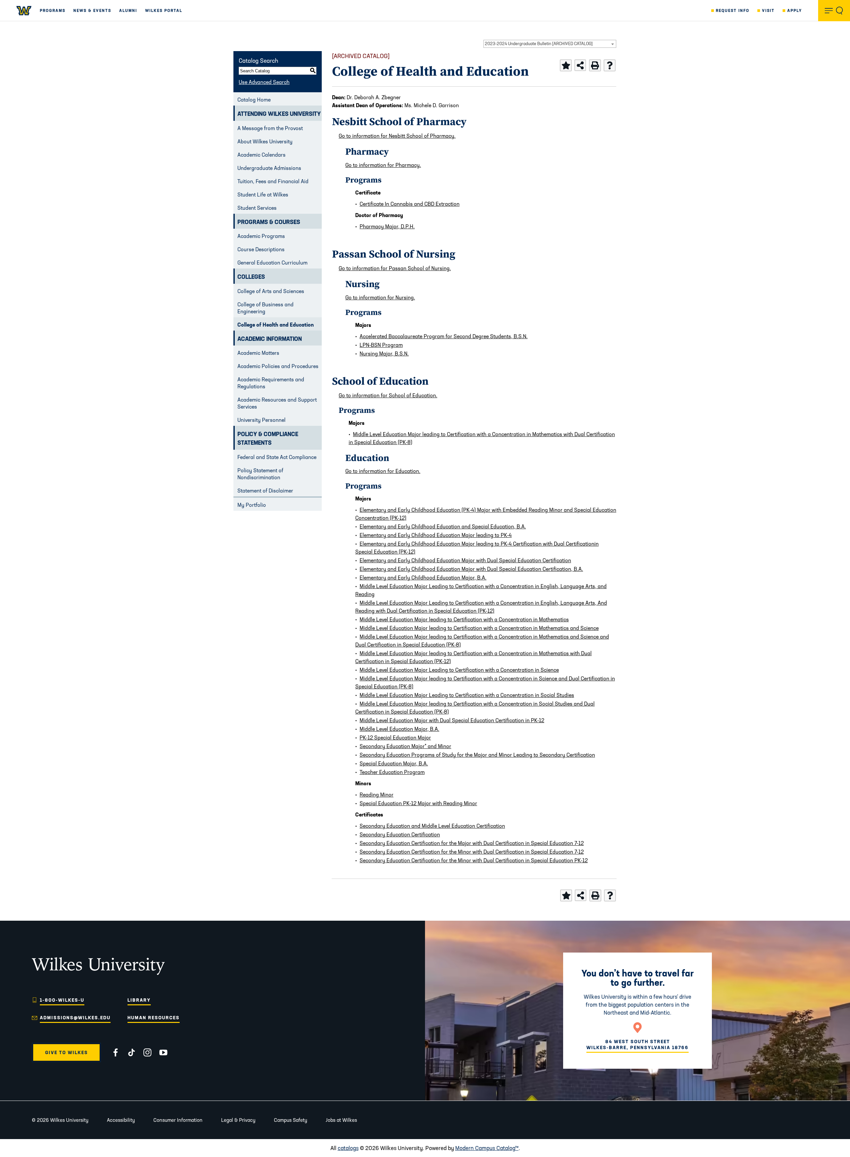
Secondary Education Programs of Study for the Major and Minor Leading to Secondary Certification (477, 754)
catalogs (348, 1147)
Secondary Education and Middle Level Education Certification (432, 825)
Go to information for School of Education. (388, 395)
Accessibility (121, 1120)
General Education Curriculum (272, 262)
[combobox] (549, 44)
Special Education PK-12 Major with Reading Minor (418, 803)
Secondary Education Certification (400, 834)
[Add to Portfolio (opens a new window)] (566, 65)
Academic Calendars (261, 154)
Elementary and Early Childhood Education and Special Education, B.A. (443, 526)
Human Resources (154, 1018)
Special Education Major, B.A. (394, 763)
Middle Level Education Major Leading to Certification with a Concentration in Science (459, 669)
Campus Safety (290, 1120)
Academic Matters (258, 352)
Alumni (128, 10)
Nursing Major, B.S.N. (384, 353)
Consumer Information (178, 1120)
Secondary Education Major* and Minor (405, 746)
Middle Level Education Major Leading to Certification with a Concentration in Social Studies (467, 695)
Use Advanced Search (264, 82)
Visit (768, 10)
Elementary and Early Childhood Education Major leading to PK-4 (436, 535)
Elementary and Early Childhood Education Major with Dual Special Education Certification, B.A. (471, 569)
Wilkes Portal (163, 10)
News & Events (92, 10)
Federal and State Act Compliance (276, 457)
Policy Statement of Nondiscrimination (260, 474)
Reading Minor (376, 794)
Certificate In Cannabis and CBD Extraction (410, 203)
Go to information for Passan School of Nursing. (395, 268)
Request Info (732, 10)
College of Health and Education (275, 324)
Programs (52, 10)
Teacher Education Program (392, 772)
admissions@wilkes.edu (75, 1018)
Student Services (257, 207)
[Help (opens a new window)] (610, 65)
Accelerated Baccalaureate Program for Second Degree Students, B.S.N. (444, 336)
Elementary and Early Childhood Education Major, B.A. (423, 577)
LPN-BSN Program (381, 345)
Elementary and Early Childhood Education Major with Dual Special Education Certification (465, 560)
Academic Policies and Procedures (277, 366)
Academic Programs (261, 236)
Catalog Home (254, 99)
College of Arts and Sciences (270, 291)
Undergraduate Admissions (269, 168)
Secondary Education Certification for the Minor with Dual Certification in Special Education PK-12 (474, 860)
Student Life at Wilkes (262, 194)
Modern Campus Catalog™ (487, 1147)
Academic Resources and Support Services (277, 403)
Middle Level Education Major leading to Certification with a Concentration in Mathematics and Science (479, 628)
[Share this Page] (580, 65)
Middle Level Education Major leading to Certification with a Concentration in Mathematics (464, 619)
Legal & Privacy (238, 1120)
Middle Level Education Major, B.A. (399, 729)
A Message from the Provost (270, 128)
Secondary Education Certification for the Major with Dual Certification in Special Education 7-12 (472, 843)
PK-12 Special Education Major (395, 737)
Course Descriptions (261, 249)
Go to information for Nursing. (380, 297)
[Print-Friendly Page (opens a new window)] (595, 65)
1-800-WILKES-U (62, 1000)
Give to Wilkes (66, 1052)
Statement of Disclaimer (265, 490)
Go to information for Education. (382, 471)
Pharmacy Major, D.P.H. (387, 226)
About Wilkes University (265, 141)
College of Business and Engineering (265, 308)
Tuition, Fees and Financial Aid (272, 181)
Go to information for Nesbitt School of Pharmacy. (397, 135)
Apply (794, 10)
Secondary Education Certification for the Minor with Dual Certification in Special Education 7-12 (472, 851)
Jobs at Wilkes (341, 1120)
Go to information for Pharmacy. (383, 165)
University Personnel (261, 420)
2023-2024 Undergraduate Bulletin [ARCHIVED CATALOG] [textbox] (539, 43)
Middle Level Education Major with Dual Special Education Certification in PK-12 (452, 720)
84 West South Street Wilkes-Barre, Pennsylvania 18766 (637, 1044)
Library (139, 1000)
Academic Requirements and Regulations (270, 383)
